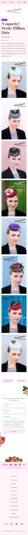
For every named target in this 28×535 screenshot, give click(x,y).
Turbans (14, 494)
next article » (21, 380)
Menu (4, 2)
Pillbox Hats (14, 491)
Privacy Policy (14, 502)
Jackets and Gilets (14, 517)
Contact (19, 2)
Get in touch (14, 53)
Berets (14, 483)
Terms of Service (14, 506)
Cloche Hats (14, 487)
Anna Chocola (13, 531)
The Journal (14, 480)
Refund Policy (14, 498)
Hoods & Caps (14, 509)
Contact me (14, 476)
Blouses (14, 513)
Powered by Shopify (21, 531)
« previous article (8, 380)
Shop (11, 2)
